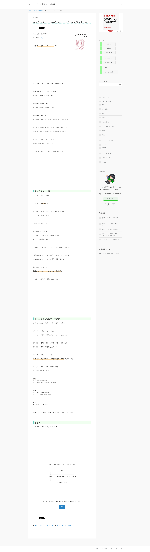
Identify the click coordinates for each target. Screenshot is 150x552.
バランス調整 (105, 122)
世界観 (103, 130)
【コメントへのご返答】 (108, 140)
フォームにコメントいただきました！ (111, 239)
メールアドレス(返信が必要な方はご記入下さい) (62, 476)
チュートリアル (106, 117)
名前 (62, 470)
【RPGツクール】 (106, 97)
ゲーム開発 (68, 525)
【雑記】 (104, 162)
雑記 (106, 68)
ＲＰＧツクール (108, 58)
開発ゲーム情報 (108, 52)
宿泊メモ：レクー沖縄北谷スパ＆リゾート (112, 224)
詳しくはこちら (110, 198)
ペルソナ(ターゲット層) (108, 126)
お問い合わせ (110, 205)
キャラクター (50, 525)
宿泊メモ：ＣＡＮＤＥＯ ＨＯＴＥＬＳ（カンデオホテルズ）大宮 (112, 234)
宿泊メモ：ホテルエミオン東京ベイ (111, 229)
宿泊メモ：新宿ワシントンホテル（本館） (111, 218)
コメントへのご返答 (110, 72)
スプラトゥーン (108, 62)
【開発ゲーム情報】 (107, 157)
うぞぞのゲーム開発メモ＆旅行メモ (43, 4)
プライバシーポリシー (110, 203)
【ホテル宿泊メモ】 (107, 153)
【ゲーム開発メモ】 (40, 525)
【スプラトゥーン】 (107, 145)
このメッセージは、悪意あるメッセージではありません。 (62, 501)
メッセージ (62, 482)
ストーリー (105, 113)
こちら (42, 38)
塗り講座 (104, 147)
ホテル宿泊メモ (108, 48)
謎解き (103, 135)
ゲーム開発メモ (108, 44)
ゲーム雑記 (105, 109)
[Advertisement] (62, 64)
